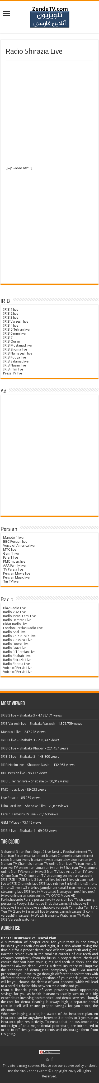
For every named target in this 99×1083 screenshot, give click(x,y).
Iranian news (41, 860)
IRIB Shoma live (15, 349)
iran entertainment (31, 856)
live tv (35, 892)
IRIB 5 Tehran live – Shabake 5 (23, 781)
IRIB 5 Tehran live (16, 329)
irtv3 (24, 888)
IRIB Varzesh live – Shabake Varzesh (28, 724)
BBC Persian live (15, 541)
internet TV (84, 852)
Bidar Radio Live (15, 624)
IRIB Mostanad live (17, 345)
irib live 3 (60, 884)
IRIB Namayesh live (17, 353)
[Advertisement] (49, 113)
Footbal (69, 852)
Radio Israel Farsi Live (19, 616)
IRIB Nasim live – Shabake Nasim (25, 765)
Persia (28, 899)
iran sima (36, 868)
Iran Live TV (68, 864)
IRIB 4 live (10, 325)
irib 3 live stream (73, 880)
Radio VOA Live (14, 612)
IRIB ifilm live (13, 369)
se (42, 903)
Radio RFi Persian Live (19, 652)
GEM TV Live (10, 822)
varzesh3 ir (9, 915)
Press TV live (12, 373)
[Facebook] (52, 1059)
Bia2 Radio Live (14, 608)
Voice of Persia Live (17, 668)
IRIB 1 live (10, 309)
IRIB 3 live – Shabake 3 (18, 715)
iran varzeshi (82, 876)
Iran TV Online (23, 876)
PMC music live (14, 561)
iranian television (64, 860)
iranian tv (85, 860)
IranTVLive (19, 872)
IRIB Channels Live (24, 884)
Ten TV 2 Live (11, 911)
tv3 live (40, 911)
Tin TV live (10, 581)
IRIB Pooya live (14, 357)
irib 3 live (35, 880)
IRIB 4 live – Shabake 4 (18, 831)
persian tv (8, 903)
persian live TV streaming (75, 899)
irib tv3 (83, 884)
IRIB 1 (13, 880)
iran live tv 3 (87, 864)
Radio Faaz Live (14, 648)
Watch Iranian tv (47, 915)
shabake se (32, 907)
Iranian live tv (20, 860)
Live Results (9, 798)
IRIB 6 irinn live (14, 333)
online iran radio (22, 895)
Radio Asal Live (14, 632)
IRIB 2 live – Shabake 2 (18, 756)
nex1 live (80, 892)
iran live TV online (14, 868)
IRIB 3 (23, 880)
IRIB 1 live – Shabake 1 (18, 740)
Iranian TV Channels (16, 864)
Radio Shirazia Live (17, 660)
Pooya (22, 903)
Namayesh (65, 892)
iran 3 (12, 856)
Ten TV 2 (90, 907)
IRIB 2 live (10, 313)
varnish (65, 911)
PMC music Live (12, 789)
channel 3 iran (14, 852)
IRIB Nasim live (14, 365)
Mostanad (48, 892)
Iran (4, 856)
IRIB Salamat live (16, 361)
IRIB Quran (11, 341)
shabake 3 (81, 903)
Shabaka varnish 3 (58, 903)
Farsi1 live (10, 557)
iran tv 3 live (62, 868)
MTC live (9, 549)
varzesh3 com (82, 911)
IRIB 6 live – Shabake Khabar (22, 748)
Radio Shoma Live (16, 664)
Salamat (33, 903)
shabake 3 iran (12, 907)
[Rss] (47, 1059)
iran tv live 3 (37, 872)
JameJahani (48, 888)
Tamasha (76, 907)
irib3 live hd (51, 880)
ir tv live (33, 888)
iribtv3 (72, 884)
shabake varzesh (55, 907)
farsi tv (57, 852)
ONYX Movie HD (63, 895)
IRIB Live (45, 884)
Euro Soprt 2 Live (38, 852)
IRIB (4, 880)
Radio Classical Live (17, 640)
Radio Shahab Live (17, 656)
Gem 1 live (11, 553)
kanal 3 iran (66, 888)
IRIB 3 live (10, 317)
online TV (43, 895)
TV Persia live (13, 569)
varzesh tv (26, 915)
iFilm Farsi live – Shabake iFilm (23, 806)
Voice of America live (19, 545)
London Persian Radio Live (23, 628)
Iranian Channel (58, 856)
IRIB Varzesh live (15, 321)
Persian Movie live (16, 573)
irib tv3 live (12, 888)
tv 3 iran (28, 911)
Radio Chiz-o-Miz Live (19, 636)
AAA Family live (14, 565)
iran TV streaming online (53, 876)
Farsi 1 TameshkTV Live (18, 814)
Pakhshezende (12, 899)
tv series (52, 911)
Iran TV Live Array (60, 872)
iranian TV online (45, 864)
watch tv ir (29, 919)
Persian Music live (16, 577)
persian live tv (44, 899)
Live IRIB (24, 892)
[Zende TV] (49, 17)
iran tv (48, 868)
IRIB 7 (7, 337)
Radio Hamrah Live (17, 620)
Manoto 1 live (13, 538)
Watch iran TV (70, 915)
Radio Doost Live (16, 644)
